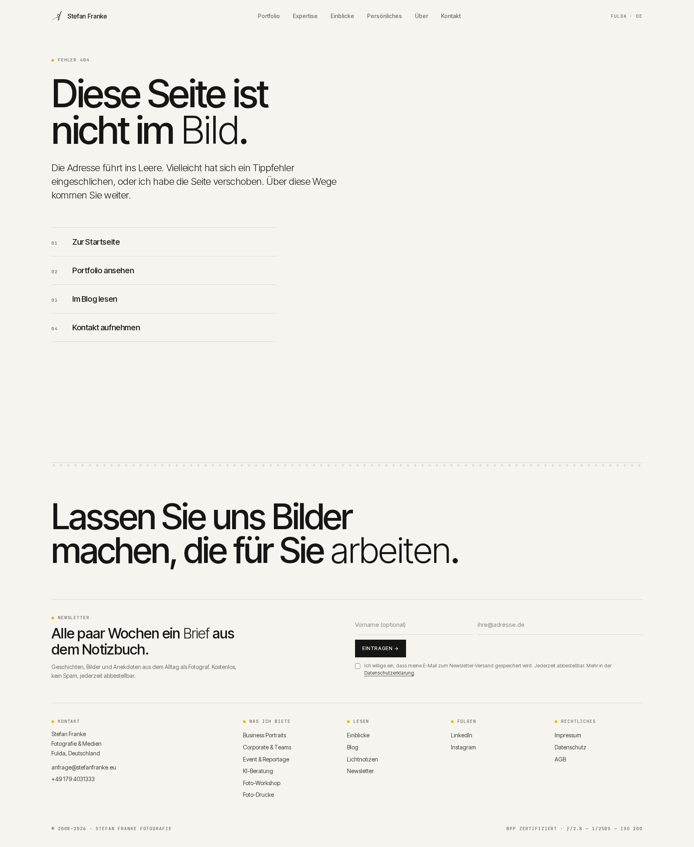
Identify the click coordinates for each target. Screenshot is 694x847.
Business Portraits (264, 735)
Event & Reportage (266, 759)
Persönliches (384, 16)
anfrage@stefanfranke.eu (83, 767)
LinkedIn (461, 735)
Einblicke (342, 16)
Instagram (463, 747)
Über (421, 16)
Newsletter (360, 770)
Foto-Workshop (261, 782)
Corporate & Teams (267, 747)
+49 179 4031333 (73, 778)
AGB (560, 759)
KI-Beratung (258, 770)
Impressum (568, 735)
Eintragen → (380, 648)
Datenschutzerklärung (389, 673)
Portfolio (269, 16)
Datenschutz (570, 747)
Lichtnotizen (362, 759)
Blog (352, 747)
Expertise (305, 16)
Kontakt (451, 16)
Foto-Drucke (258, 794)
